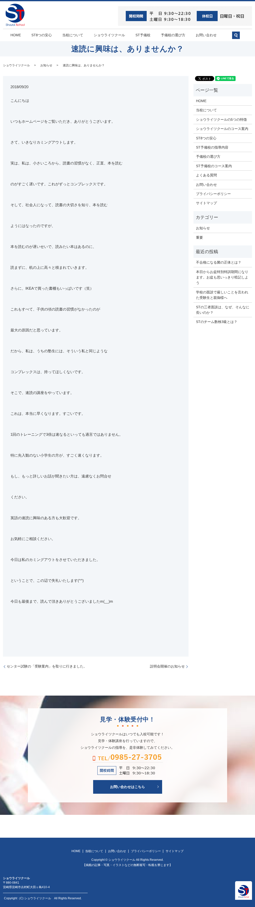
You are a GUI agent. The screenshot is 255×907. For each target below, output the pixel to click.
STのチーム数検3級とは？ (216, 322)
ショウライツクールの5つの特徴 (221, 119)
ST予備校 (142, 35)
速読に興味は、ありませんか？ (84, 65)
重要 (199, 237)
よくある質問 (206, 175)
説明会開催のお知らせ (167, 666)
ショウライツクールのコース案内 (222, 129)
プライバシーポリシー (213, 194)
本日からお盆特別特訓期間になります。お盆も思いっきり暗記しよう (222, 277)
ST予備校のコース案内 (214, 166)
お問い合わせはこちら (127, 787)
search (238, 37)
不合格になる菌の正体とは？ (218, 262)
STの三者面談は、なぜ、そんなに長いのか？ (222, 310)
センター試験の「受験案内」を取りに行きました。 (47, 666)
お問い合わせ (206, 35)
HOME (15, 35)
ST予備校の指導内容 (212, 147)
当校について (72, 35)
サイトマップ (206, 203)
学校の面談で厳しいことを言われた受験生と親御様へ (222, 295)
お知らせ (46, 65)
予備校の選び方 (173, 35)
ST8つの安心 (41, 35)
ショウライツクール (109, 35)
